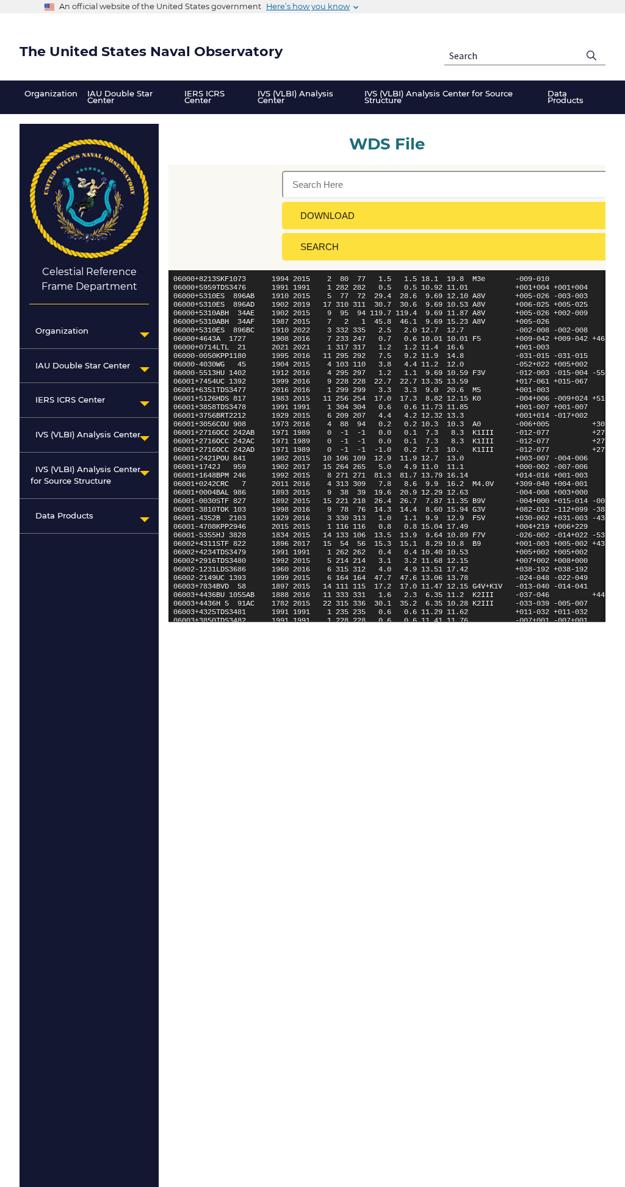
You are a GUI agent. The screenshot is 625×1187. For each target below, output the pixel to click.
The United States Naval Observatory (151, 51)
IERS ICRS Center (68, 399)
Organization (60, 330)
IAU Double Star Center (80, 365)
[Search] (591, 55)
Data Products (62, 515)
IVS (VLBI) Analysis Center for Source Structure (85, 475)
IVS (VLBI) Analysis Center (85, 434)
